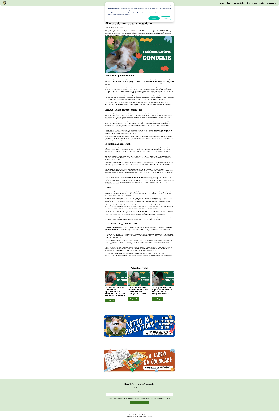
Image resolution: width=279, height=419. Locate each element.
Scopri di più (110, 300)
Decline (166, 18)
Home (222, 3)
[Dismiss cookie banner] (170, 5)
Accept (154, 18)
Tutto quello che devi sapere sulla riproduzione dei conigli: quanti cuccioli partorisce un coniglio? (115, 291)
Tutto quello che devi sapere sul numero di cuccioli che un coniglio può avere (138, 290)
